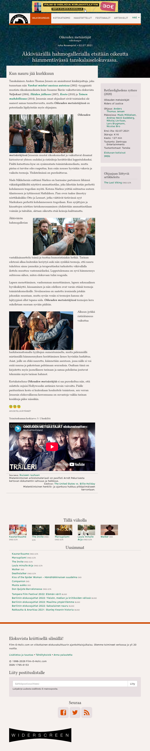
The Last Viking (117, 182)
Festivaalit (102, 17)
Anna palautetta (63, 654)
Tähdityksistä (43, 654)
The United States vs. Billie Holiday (74, 483)
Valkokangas (40, 17)
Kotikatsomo (61, 17)
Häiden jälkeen (40, 94)
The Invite (40, 538)
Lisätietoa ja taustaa (21, 654)
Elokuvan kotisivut (114, 152)
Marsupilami (62, 538)
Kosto (63, 94)
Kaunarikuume (17, 538)
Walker (107, 536)
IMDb (107, 156)
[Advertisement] (75, 505)
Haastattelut (83, 17)
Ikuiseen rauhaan (29, 475)
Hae (135, 17)
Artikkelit (121, 17)
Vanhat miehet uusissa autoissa (49, 85)
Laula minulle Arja (85, 538)
